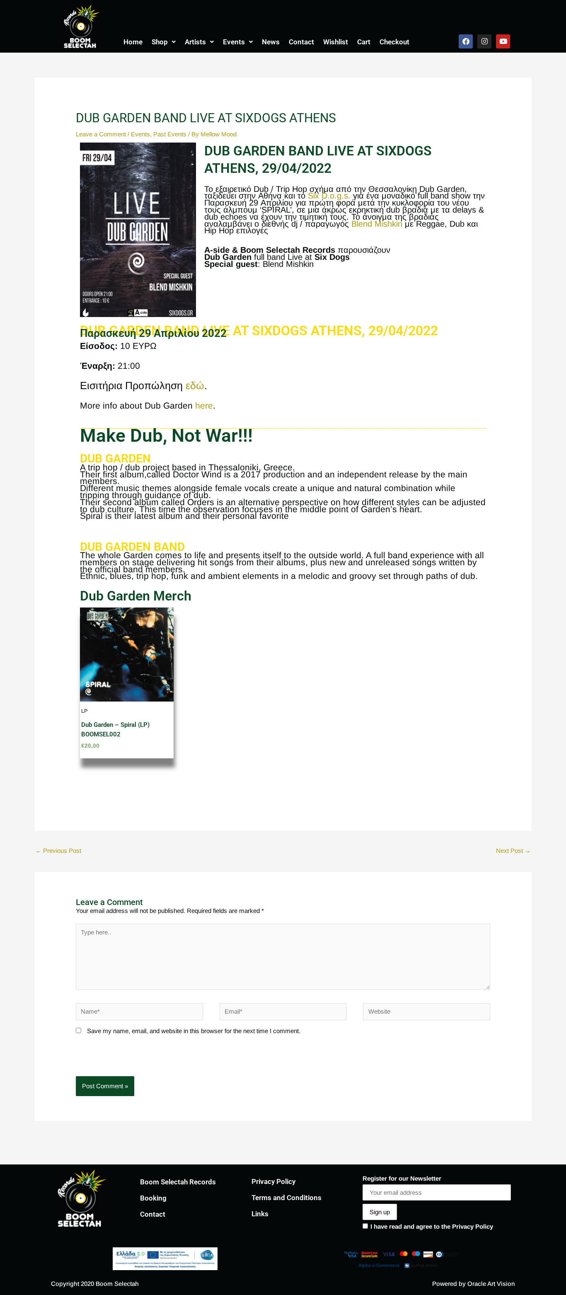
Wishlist (335, 42)
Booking (153, 1198)
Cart (363, 42)
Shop (160, 42)
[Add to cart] (165, 640)
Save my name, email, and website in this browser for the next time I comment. (193, 1030)
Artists (195, 42)
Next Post (513, 850)
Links (260, 1214)
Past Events (169, 134)
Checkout (394, 42)
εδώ (195, 385)
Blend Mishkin (376, 223)
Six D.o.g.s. (329, 195)
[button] (163, 42)
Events (234, 42)
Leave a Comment (101, 134)
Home (133, 42)
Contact (301, 42)
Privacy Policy (273, 1181)
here (204, 405)
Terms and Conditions (287, 1197)
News (271, 42)
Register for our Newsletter (402, 1178)
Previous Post (58, 850)
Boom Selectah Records (178, 1182)
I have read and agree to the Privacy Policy (431, 1226)
